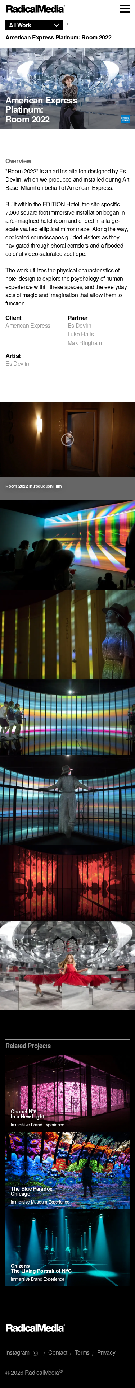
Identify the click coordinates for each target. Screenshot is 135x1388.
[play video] (67, 440)
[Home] (36, 9)
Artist (13, 355)
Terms (82, 1352)
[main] (67, 666)
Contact (57, 1352)
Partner (78, 317)
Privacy (106, 1352)
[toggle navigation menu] (124, 9)
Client (13, 317)
